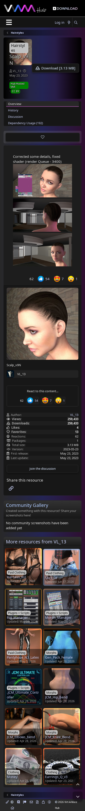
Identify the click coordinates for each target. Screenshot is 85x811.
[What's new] (69, 22)
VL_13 (17, 71)
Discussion (15, 116)
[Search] (75, 22)
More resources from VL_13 (36, 541)
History (13, 110)
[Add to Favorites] (42, 137)
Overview (14, 104)
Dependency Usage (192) (25, 123)
